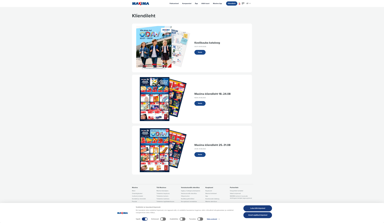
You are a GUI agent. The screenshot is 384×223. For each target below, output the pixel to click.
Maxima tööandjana (162, 191)
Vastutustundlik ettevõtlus (189, 193)
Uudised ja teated (137, 196)
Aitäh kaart (205, 3)
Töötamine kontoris (162, 196)
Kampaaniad (186, 3)
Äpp (196, 3)
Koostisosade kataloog (212, 199)
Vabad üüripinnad (235, 193)
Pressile (134, 201)
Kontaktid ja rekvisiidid (139, 199)
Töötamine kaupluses (163, 193)
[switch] (163, 219)
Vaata (200, 52)
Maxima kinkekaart (211, 193)
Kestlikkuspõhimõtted (187, 199)
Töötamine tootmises (162, 199)
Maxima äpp (217, 3)
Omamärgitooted (137, 193)
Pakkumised (174, 3)
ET (248, 3)
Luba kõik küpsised (257, 208)
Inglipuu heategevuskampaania (190, 191)
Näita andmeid (212, 219)
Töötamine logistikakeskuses (165, 201)
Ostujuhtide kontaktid (236, 191)
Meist (133, 191)
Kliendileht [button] (232, 3)
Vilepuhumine (185, 196)
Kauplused (208, 191)
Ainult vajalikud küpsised (257, 215)
